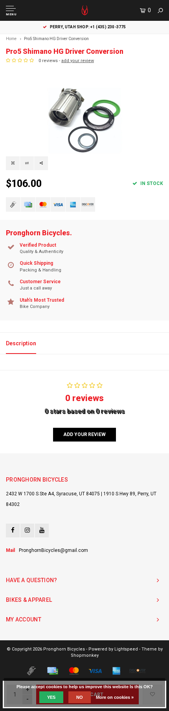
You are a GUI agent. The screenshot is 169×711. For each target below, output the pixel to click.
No (79, 697)
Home (11, 39)
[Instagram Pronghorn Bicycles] (27, 530)
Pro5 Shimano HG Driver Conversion (56, 39)
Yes (51, 697)
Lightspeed (126, 649)
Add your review (84, 434)
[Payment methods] (13, 204)
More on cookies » (115, 697)
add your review (77, 60)
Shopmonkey (85, 655)
